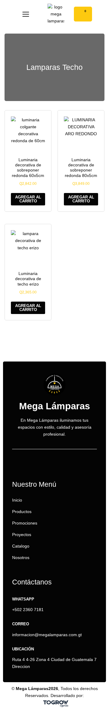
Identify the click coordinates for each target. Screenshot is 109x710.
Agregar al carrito (28, 199)
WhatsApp (23, 599)
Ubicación (23, 649)
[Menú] (25, 14)
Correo (20, 624)
